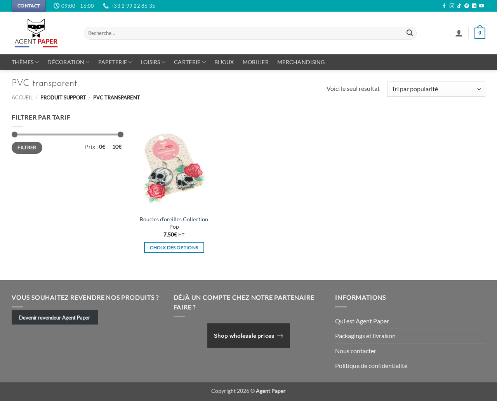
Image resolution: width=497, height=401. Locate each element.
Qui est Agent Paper (362, 321)
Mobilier (256, 62)
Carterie (187, 62)
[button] (459, 33)
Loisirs (150, 62)
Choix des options (174, 247)
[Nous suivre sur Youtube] (481, 6)
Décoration (65, 62)
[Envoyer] (409, 33)
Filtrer (26, 147)
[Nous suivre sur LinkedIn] (474, 6)
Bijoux (224, 62)
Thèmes (23, 62)
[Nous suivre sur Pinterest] (466, 6)
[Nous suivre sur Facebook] (444, 6)
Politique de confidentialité (371, 365)
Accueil (22, 97)
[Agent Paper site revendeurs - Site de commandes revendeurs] (42, 33)
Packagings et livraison (365, 335)
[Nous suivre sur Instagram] (452, 6)
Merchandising (301, 62)
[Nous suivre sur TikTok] (459, 6)
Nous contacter (355, 350)
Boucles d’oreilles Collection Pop (174, 223)
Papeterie (112, 62)
